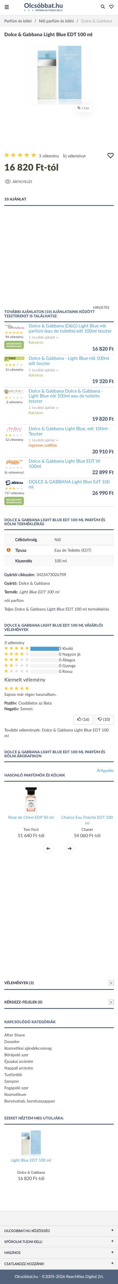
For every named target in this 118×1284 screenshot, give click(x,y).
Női (57, 540)
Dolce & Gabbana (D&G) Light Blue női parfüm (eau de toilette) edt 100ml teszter (70, 328)
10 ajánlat (15, 199)
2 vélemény (14, 402)
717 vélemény (14, 493)
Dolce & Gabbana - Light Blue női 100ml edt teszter (69, 361)
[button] (110, 7)
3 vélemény (49, 156)
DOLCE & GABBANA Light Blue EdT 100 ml (69, 484)
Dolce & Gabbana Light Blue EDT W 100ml (65, 464)
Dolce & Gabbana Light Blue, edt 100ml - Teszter (70, 431)
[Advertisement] (59, 263)
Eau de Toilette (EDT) (72, 551)
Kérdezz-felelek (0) (23, 1002)
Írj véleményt (74, 156)
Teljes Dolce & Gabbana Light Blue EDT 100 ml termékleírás (56, 609)
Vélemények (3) (19, 983)
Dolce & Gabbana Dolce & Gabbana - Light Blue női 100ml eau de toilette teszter (66, 396)
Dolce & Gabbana (34, 584)
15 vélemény (14, 369)
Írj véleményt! (14, 472)
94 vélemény (14, 337)
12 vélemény (14, 439)
